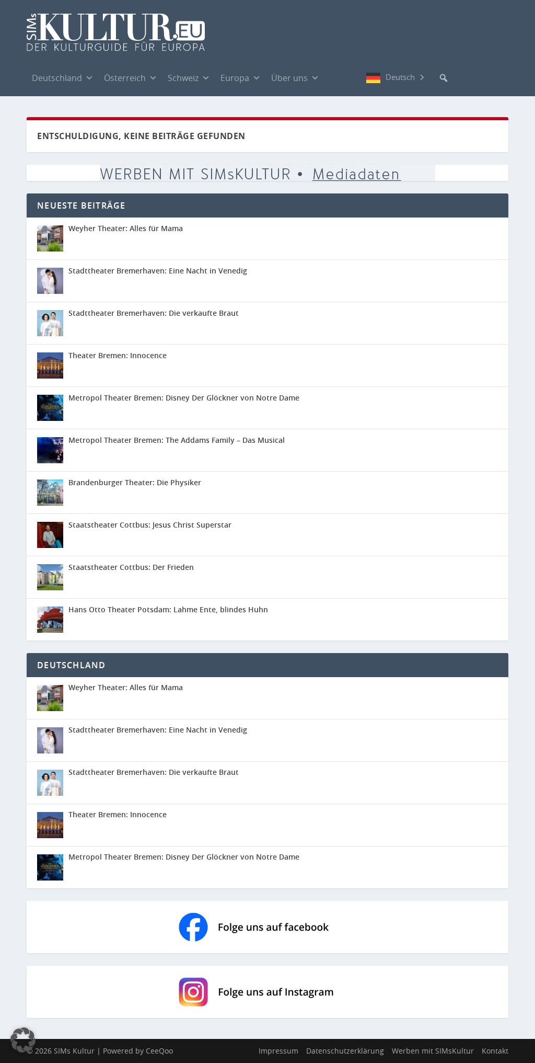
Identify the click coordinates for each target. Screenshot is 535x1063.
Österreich (125, 78)
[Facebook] (334, 77)
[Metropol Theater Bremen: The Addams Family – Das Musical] (50, 450)
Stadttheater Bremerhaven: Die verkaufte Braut (153, 313)
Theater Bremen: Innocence (117, 355)
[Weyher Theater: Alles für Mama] (50, 238)
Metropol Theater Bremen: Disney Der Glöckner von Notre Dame (183, 398)
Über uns (289, 78)
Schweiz (183, 78)
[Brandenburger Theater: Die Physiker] (50, 492)
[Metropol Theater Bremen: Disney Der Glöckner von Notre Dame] (50, 408)
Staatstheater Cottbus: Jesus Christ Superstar (149, 525)
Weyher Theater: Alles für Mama (125, 228)
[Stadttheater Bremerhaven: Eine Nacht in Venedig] (50, 281)
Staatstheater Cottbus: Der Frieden (131, 567)
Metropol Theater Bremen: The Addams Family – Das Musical (176, 440)
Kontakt (495, 1051)
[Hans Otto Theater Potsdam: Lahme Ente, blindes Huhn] (50, 620)
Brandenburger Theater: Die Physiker (134, 482)
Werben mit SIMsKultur (433, 1051)
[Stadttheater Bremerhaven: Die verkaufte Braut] (50, 323)
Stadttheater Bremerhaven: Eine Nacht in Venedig (157, 271)
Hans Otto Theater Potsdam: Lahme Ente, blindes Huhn (168, 609)
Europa (234, 78)
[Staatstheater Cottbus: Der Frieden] (50, 577)
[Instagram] (355, 77)
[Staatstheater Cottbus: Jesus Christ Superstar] (50, 535)
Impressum (278, 1051)
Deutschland (57, 78)
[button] (444, 78)
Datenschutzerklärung (345, 1051)
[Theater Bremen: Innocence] (50, 365)
